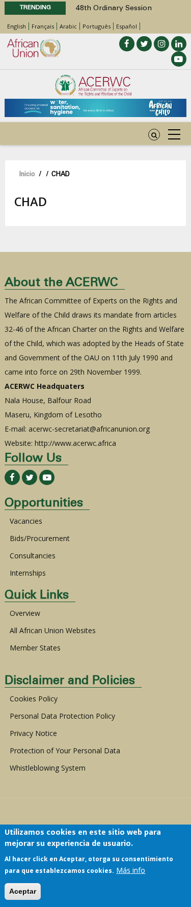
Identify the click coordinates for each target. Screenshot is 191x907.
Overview (25, 613)
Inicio (27, 175)
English (16, 26)
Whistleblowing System (48, 768)
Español (126, 26)
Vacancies (26, 521)
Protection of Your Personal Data (65, 750)
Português (97, 26)
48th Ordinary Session (114, 8)
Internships (28, 573)
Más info (130, 870)
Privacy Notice (33, 733)
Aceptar (22, 891)
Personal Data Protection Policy (62, 716)
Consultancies (33, 555)
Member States (35, 648)
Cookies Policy (34, 698)
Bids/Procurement (40, 538)
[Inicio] (93, 85)
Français (43, 26)
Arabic (68, 26)
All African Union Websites (53, 630)
